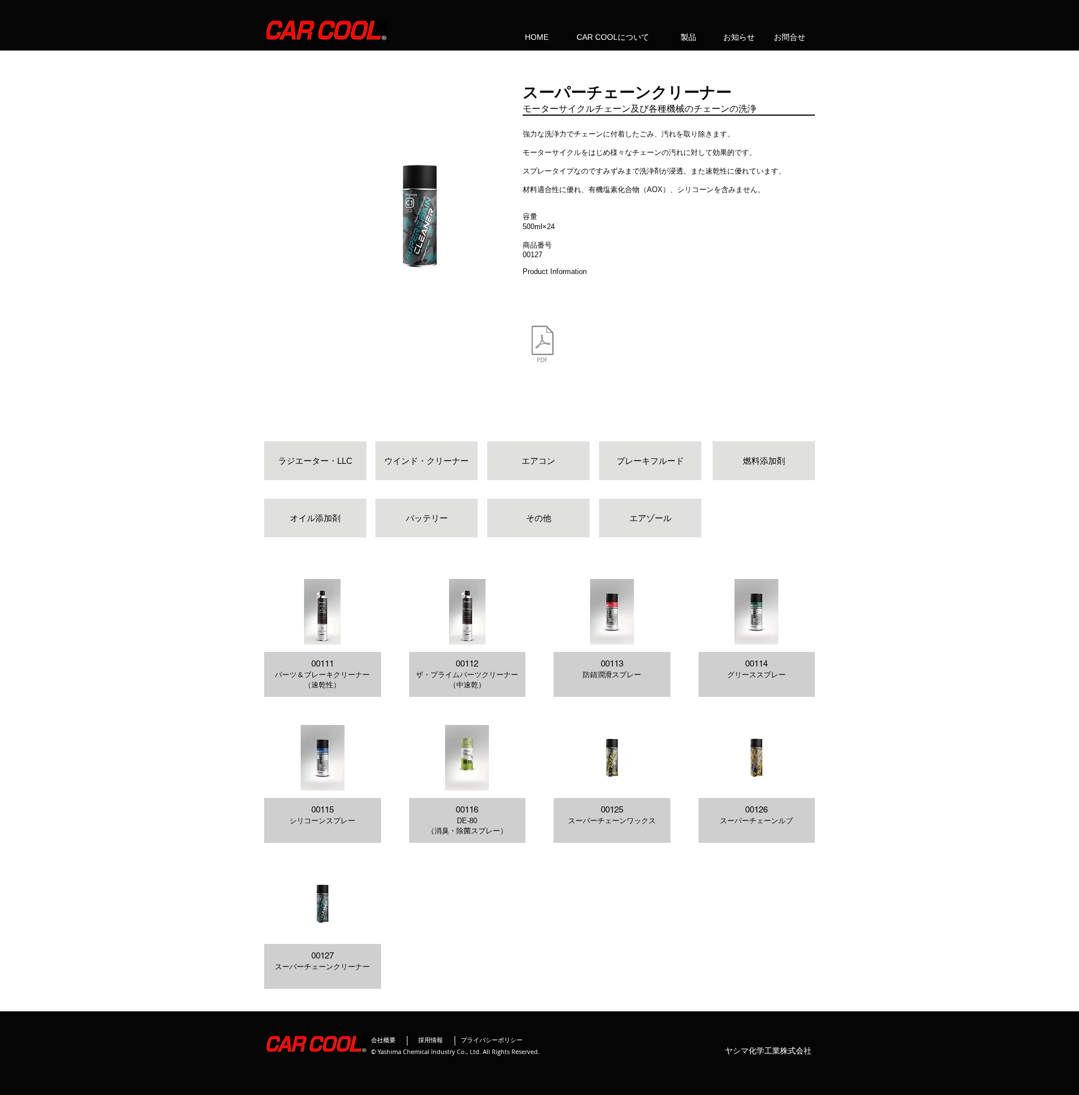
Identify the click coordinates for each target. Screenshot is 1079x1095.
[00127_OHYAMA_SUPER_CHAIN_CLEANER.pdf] (542, 345)
